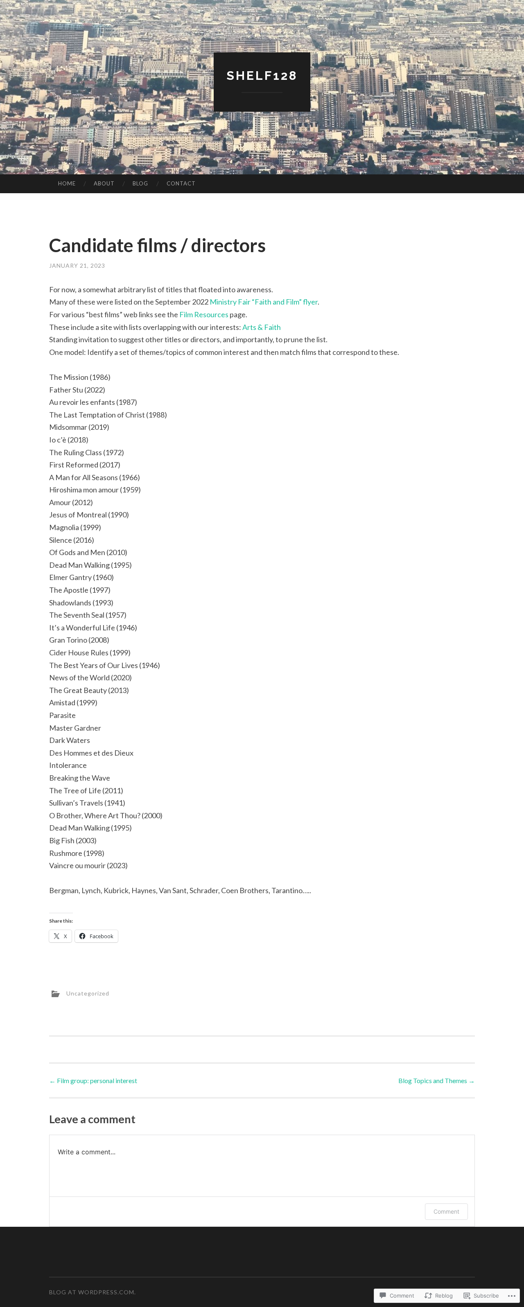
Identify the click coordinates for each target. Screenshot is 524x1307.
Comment (446, 1211)
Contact (181, 183)
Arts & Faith (261, 327)
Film (186, 314)
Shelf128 (262, 75)
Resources (211, 314)
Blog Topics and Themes (436, 1080)
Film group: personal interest (93, 1080)
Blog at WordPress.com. (92, 1292)
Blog (140, 183)
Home (67, 183)
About (104, 183)
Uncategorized (87, 993)
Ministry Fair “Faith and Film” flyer (264, 301)
